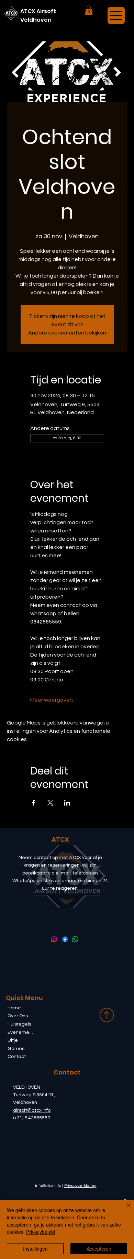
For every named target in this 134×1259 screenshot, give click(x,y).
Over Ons (18, 1015)
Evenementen (21, 1032)
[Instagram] (53, 938)
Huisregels (19, 1024)
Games (16, 1048)
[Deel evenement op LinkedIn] (67, 803)
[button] (89, 10)
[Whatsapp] (75, 938)
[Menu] (116, 15)
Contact (17, 1056)
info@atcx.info (48, 1185)
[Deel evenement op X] (50, 803)
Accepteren (99, 1248)
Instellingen (35, 1248)
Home (14, 1008)
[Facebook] (64, 938)
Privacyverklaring (80, 1185)
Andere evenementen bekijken (67, 333)
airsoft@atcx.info (32, 1110)
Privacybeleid (40, 1231)
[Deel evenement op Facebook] (33, 803)
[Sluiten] (124, 1209)
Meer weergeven (51, 700)
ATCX (60, 839)
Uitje (13, 1040)
